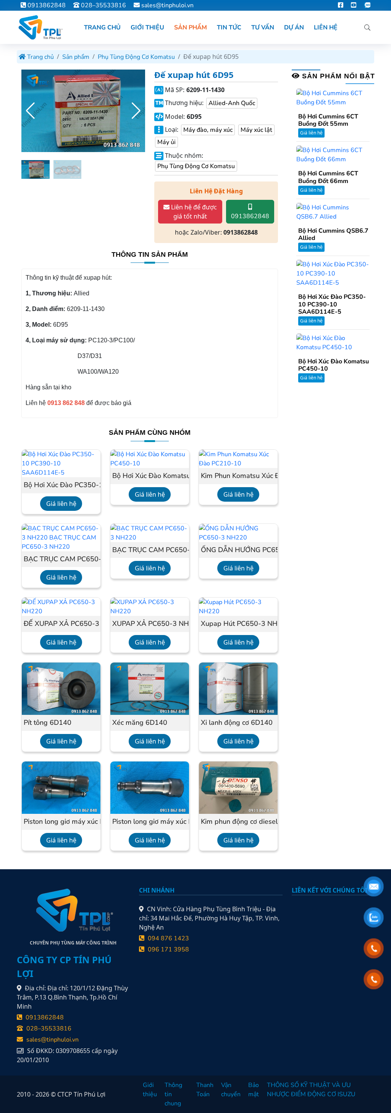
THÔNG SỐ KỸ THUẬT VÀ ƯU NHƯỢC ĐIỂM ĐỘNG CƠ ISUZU (311, 1089)
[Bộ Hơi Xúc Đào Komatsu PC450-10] (149, 458)
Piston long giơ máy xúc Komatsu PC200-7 (61, 822)
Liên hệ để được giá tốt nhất (193, 211)
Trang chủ (40, 57)
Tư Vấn (262, 27)
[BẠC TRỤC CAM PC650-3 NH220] (149, 532)
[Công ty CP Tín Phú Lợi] (40, 27)
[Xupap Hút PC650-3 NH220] (238, 606)
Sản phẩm (75, 57)
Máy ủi (166, 142)
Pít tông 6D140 (47, 723)
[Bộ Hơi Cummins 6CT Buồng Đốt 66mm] (333, 154)
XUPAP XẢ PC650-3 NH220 (149, 624)
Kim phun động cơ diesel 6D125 (238, 822)
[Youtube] (353, 5)
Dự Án (294, 27)
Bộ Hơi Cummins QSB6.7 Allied (333, 234)
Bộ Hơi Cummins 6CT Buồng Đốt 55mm (328, 120)
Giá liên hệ (61, 503)
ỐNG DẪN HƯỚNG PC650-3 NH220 (238, 550)
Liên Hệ (326, 27)
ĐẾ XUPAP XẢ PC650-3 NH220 (61, 624)
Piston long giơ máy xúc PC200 (149, 822)
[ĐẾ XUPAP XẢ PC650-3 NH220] (61, 606)
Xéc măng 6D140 (139, 723)
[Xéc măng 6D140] (149, 688)
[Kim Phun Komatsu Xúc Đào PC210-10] (238, 458)
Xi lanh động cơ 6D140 (237, 723)
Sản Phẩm (190, 27)
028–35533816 (102, 5)
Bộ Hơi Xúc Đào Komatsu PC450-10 (149, 476)
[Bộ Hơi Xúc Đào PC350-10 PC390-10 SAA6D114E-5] (61, 463)
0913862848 (46, 5)
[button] (136, 110)
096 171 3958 (167, 949)
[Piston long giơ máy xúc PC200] (149, 787)
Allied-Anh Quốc (231, 103)
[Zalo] (367, 5)
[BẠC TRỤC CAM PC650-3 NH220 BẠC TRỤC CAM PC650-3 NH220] (61, 537)
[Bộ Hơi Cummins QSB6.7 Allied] (333, 211)
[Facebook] (340, 5)
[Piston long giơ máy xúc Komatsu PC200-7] (61, 787)
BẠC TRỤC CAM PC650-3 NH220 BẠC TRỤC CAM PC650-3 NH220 (61, 559)
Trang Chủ (102, 27)
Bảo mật (253, 1089)
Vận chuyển (231, 1089)
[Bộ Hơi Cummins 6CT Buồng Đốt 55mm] (333, 97)
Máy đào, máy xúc (208, 130)
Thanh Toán (204, 1089)
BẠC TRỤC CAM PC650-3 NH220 (149, 550)
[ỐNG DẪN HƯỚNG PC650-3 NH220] (238, 532)
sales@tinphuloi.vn (167, 5)
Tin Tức (229, 27)
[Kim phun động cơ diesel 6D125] (238, 787)
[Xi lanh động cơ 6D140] (238, 688)
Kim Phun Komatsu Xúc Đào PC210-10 (238, 476)
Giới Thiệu (147, 27)
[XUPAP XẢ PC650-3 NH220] (149, 606)
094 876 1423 (167, 938)
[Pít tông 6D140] (61, 688)
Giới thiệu (150, 1089)
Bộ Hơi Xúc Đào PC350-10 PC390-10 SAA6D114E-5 (61, 485)
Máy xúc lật (256, 130)
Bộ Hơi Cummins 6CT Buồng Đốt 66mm (328, 177)
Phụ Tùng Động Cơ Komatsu (136, 57)
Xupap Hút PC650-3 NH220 (238, 624)
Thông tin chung (173, 1094)
